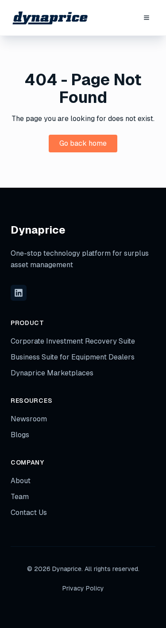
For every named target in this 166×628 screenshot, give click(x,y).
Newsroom (29, 419)
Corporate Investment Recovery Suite (73, 341)
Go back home (83, 143)
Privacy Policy (83, 588)
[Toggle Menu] (146, 18)
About (21, 481)
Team (20, 496)
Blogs (20, 435)
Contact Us (29, 512)
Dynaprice (38, 230)
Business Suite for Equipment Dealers (73, 357)
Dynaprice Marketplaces (52, 373)
